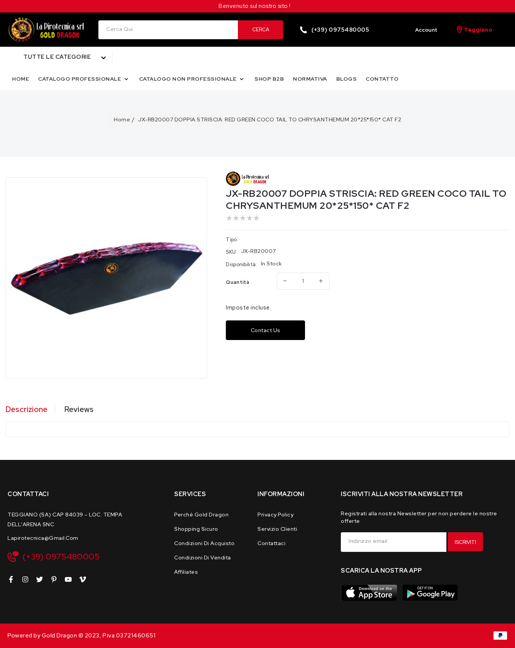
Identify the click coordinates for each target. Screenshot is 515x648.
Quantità (237, 282)
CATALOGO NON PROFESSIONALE (188, 78)
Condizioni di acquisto (204, 543)
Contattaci (271, 543)
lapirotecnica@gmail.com (43, 538)
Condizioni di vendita (202, 557)
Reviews (78, 409)
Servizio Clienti (277, 528)
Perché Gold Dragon (201, 514)
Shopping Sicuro (196, 528)
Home (122, 119)
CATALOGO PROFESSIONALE (80, 78)
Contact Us (265, 330)
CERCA (260, 29)
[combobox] (168, 29)
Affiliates (186, 571)
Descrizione (27, 409)
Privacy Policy (275, 514)
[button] (60, 57)
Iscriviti (465, 542)
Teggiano (478, 29)
